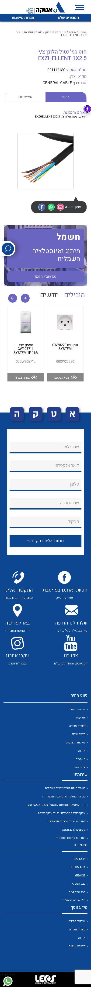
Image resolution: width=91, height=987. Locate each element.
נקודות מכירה (77, 726)
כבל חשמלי (78, 884)
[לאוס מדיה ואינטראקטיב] (45, 979)
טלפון (74, 484)
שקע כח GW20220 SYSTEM (65, 347)
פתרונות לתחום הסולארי (70, 838)
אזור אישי (79, 767)
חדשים (49, 295)
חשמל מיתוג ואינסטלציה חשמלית (65, 788)
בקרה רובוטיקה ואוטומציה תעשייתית (63, 796)
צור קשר (80, 717)
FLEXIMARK (77, 867)
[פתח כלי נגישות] (87, 109)
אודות (81, 751)
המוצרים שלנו (68, 17)
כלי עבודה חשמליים (73, 900)
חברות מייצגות (23, 17)
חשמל (72, 32)
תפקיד (73, 521)
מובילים (74, 295)
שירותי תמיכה (77, 709)
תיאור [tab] (65, 97)
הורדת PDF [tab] (25, 97)
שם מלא (72, 447)
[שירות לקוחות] (7, 981)
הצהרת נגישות (77, 946)
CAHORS (79, 859)
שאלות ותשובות (75, 742)
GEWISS (80, 875)
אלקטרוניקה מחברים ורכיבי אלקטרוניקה (61, 813)
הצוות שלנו (78, 734)
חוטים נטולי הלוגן (55, 32)
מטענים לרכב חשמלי (73, 830)
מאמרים (80, 759)
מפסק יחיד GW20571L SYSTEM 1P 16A (26, 349)
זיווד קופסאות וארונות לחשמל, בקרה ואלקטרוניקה (55, 805)
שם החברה (69, 503)
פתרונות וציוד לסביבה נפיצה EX (66, 821)
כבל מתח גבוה (77, 892)
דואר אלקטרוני (67, 465)
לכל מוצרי (45, 276)
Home (82, 32)
